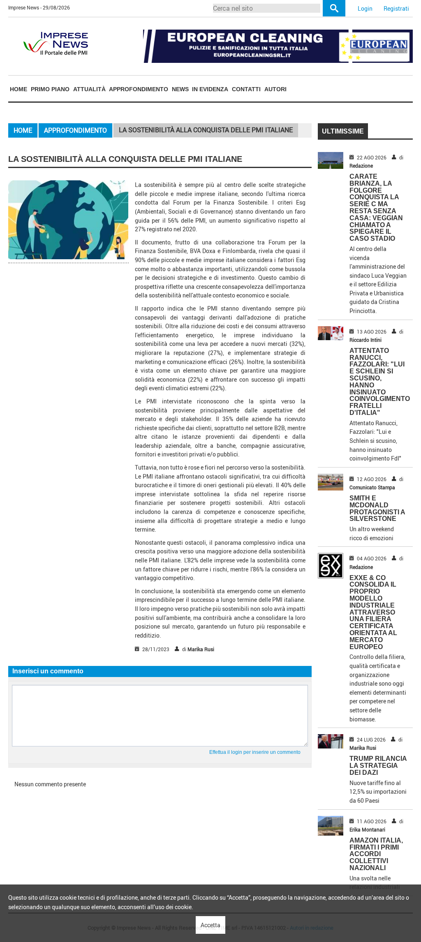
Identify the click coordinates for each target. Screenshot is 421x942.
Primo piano (50, 89)
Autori (275, 89)
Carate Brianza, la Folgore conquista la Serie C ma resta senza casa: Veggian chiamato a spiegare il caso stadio (376, 207)
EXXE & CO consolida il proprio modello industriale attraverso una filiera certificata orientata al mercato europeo (373, 612)
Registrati (396, 8)
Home (18, 89)
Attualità (89, 89)
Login (365, 8)
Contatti (246, 89)
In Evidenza (210, 89)
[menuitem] (18, 89)
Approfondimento (138, 89)
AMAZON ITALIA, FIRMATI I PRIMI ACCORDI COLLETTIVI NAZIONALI (376, 854)
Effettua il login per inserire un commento (255, 752)
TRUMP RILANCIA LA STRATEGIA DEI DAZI (378, 765)
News (180, 89)
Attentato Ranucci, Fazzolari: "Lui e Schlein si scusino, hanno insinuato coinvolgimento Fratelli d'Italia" (379, 381)
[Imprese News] (55, 42)
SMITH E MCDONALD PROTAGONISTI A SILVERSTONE (377, 508)
